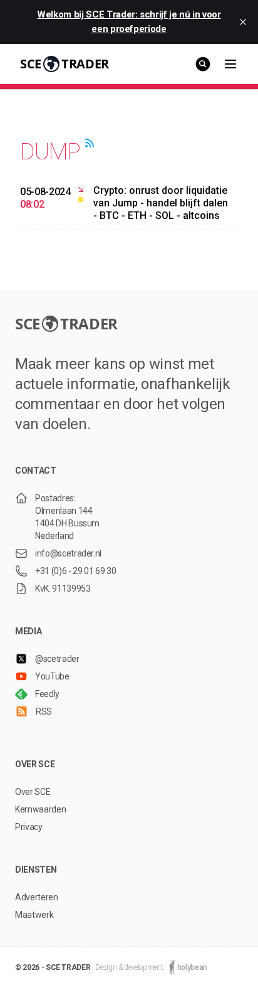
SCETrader (64, 63)
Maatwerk (34, 915)
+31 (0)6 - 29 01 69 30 (75, 571)
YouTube (52, 676)
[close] (243, 22)
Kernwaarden (40, 809)
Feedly (47, 694)
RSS (44, 711)
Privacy (29, 827)
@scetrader (57, 659)
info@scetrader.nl (68, 553)
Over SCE (32, 792)
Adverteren (36, 897)
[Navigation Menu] (230, 64)
